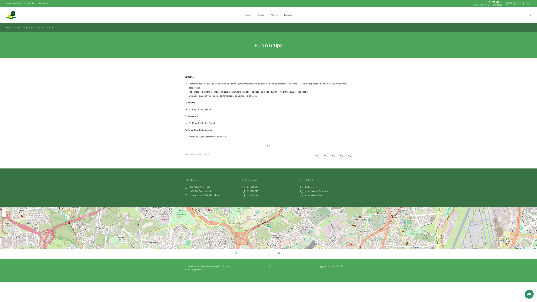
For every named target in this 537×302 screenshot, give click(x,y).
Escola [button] (248, 15)
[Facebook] (523, 3)
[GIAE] (507, 3)
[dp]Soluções (199, 270)
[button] (530, 15)
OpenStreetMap (530, 248)
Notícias (288, 15)
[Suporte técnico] (519, 3)
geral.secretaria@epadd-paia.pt (486, 5)
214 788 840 (494, 2)
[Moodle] (510, 3)
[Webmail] (515, 3)
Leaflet (518, 248)
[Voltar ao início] (11, 15)
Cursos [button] (261, 15)
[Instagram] (528, 3)
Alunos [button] (274, 15)
